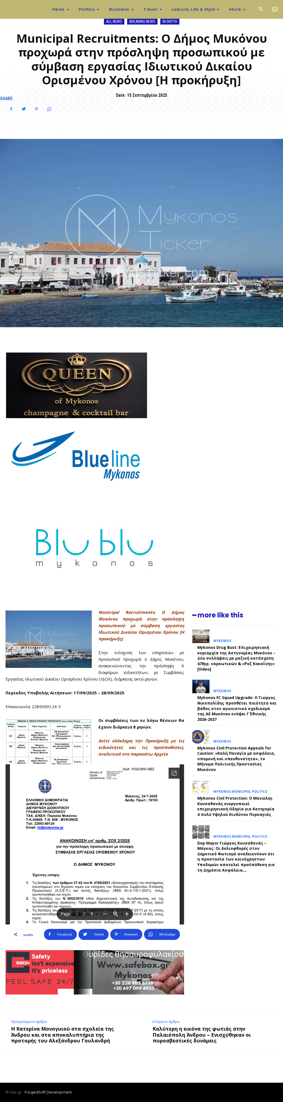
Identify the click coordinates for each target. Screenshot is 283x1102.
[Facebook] (11, 109)
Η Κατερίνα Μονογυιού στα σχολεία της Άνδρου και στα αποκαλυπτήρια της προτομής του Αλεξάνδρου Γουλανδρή (62, 1034)
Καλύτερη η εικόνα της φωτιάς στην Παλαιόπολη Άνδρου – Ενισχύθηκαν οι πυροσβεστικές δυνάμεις (202, 1034)
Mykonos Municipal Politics (240, 791)
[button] (260, 9)
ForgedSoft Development (48, 1092)
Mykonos (222, 641)
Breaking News (142, 21)
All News (114, 21)
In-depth (170, 21)
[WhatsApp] (49, 109)
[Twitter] (23, 109)
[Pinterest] (36, 109)
